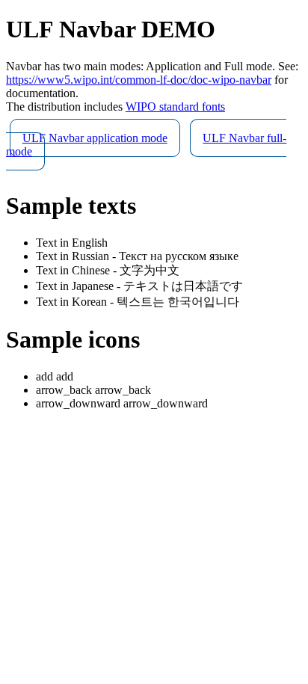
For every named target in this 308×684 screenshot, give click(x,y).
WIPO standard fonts (175, 106)
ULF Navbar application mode (94, 138)
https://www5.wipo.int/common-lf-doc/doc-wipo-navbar (138, 79)
